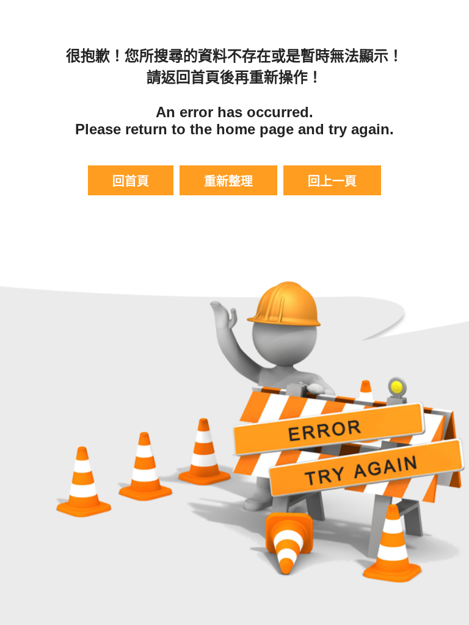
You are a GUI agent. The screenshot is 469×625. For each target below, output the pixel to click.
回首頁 (130, 181)
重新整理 (228, 181)
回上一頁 (332, 181)
